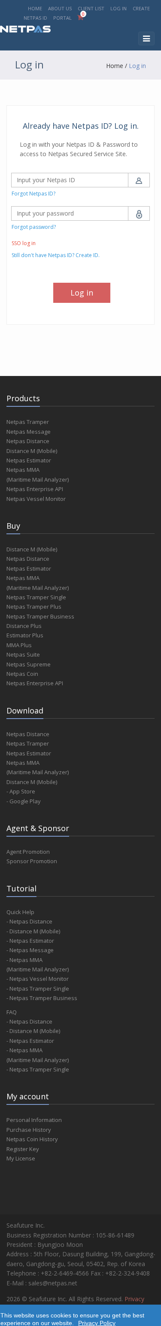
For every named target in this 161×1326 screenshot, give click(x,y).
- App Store (20, 791)
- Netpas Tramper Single (37, 988)
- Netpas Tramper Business (41, 998)
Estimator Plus (24, 635)
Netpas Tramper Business (40, 616)
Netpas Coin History (32, 1139)
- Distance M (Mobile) (33, 931)
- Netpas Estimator (30, 940)
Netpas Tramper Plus (33, 606)
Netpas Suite (23, 654)
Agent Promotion (28, 851)
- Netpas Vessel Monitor (37, 979)
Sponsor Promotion (31, 861)
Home (114, 66)
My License (20, 1158)
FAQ (11, 1012)
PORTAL (63, 18)
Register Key (22, 1149)
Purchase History (28, 1130)
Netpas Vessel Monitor (36, 499)
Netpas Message (28, 431)
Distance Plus (24, 626)
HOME (35, 8)
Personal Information (34, 1120)
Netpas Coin (22, 674)
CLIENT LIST (91, 8)
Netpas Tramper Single (36, 597)
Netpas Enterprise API (34, 489)
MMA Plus (19, 645)
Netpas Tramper (27, 422)
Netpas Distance (27, 441)
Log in (137, 66)
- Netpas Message (30, 950)
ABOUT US (60, 8)
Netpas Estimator (28, 460)
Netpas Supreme (28, 664)
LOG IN (118, 8)
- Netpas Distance (29, 921)
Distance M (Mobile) (31, 451)
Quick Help (20, 912)
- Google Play (23, 801)
